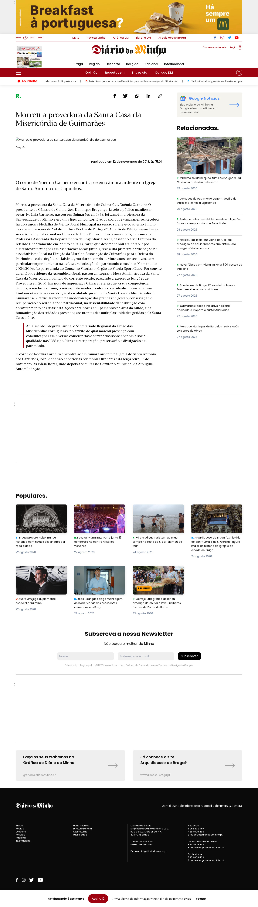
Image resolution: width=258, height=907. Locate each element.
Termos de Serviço (169, 665)
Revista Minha (96, 38)
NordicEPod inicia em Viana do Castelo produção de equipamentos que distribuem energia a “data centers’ (206, 244)
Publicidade (80, 834)
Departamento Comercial (203, 841)
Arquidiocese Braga (172, 38)
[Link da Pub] (129, 17)
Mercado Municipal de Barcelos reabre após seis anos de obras (206, 328)
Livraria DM (143, 38)
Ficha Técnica (81, 825)
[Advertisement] (129, 427)
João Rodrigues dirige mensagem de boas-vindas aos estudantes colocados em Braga (99, 572)
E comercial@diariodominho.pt (149, 851)
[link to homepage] (129, 51)
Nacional (151, 64)
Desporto (113, 64)
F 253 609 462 (196, 844)
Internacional (174, 64)
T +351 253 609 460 (142, 841)
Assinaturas (80, 831)
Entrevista (139, 72)
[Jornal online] (35, 56)
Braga (78, 64)
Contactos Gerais (141, 825)
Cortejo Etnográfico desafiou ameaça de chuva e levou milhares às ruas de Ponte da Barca (155, 575)
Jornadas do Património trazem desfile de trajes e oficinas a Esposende (209, 201)
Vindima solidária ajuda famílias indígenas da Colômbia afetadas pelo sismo (206, 143)
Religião (132, 64)
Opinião (91, 72)
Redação (193, 825)
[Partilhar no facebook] (115, 96)
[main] (129, 436)
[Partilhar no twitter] (125, 96)
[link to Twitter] (229, 37)
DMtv (75, 38)
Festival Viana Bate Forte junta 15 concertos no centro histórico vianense (99, 511)
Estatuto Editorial (82, 828)
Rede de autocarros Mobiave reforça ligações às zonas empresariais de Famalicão (205, 224)
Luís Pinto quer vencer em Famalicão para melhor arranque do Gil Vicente (107, 81)
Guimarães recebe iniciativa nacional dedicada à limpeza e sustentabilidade (207, 308)
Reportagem (114, 72)
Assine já (98, 898)
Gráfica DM (121, 38)
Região (94, 64)
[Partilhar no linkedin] (148, 96)
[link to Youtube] (237, 37)
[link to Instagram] (222, 37)
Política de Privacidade (139, 665)
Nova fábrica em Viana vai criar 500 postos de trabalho (204, 267)
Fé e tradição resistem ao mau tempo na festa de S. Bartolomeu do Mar (158, 511)
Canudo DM (164, 72)
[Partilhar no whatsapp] (137, 96)
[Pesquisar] (239, 72)
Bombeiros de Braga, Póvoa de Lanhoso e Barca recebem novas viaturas (208, 287)
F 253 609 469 (196, 831)
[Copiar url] (160, 96)
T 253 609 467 (196, 828)
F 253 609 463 (196, 857)
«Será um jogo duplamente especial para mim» (36, 570)
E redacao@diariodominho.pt (205, 834)
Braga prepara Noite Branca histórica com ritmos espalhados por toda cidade (38, 511)
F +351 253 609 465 (141, 844)
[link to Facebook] (215, 37)
